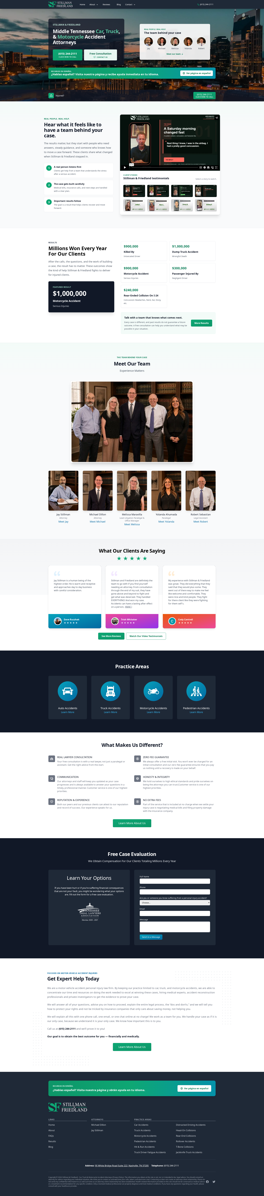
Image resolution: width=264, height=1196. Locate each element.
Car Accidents (141, 1124)
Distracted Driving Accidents (191, 1124)
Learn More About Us (132, 823)
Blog (119, 4)
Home (82, 4)
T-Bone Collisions (185, 1146)
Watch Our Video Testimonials (146, 636)
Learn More (67, 712)
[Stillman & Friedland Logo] (61, 4)
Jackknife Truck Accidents (189, 1152)
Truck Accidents (142, 1130)
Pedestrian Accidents (145, 1141)
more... (128, 607)
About (51, 1130)
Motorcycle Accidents (145, 1135)
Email (142, 909)
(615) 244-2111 (171, 1165)
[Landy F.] (134, 205)
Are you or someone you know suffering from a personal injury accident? (173, 898)
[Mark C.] (158, 205)
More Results (201, 323)
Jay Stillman (97, 1130)
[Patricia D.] (182, 191)
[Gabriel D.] (158, 191)
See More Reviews (111, 636)
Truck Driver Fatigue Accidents (150, 1152)
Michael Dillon (98, 1124)
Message (144, 919)
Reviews (106, 4)
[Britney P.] (206, 205)
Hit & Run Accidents (144, 1146)
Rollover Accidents (185, 1141)
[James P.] (134, 191)
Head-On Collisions (186, 1130)
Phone (142, 887)
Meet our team (174, 54)
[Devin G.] (206, 191)
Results (52, 1141)
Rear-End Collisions (186, 1135)
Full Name (144, 876)
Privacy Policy (118, 1177)
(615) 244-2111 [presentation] (206, 4)
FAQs (51, 1135)
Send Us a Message (151, 937)
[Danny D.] (182, 205)
